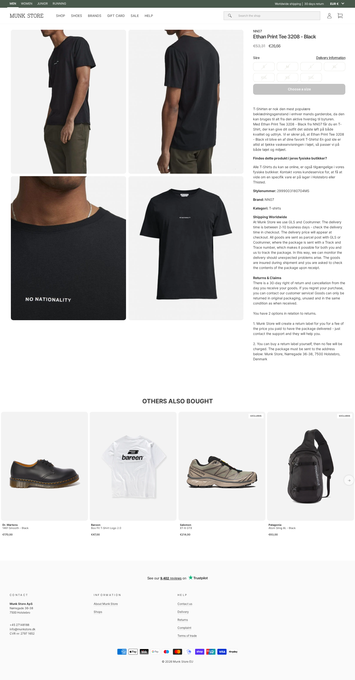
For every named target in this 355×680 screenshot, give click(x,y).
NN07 (257, 31)
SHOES (76, 16)
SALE (135, 16)
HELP (149, 16)
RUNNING (59, 3)
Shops (98, 612)
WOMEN (26, 3)
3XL (311, 77)
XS (287, 77)
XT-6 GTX (186, 528)
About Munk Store (106, 604)
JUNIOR (42, 3)
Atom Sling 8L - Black (282, 528)
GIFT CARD (116, 16)
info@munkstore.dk (22, 629)
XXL (264, 77)
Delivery (183, 612)
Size (299, 58)
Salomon (185, 525)
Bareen (95, 525)
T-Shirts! (312, 139)
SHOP (60, 16)
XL (335, 67)
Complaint (184, 627)
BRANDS (94, 16)
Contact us (185, 604)
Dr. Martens (10, 525)
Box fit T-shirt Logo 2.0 (106, 528)
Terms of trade (187, 635)
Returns (183, 620)
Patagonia (275, 525)
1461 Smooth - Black (15, 528)
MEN (13, 3)
